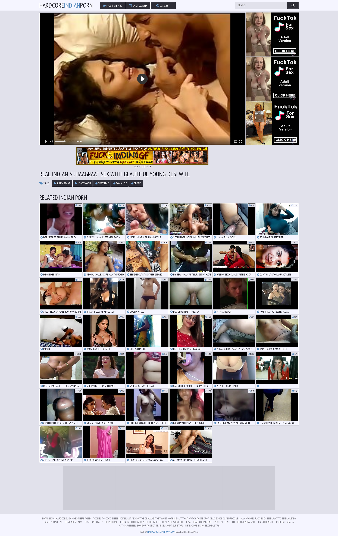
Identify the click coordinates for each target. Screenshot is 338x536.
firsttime (103, 183)
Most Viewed (114, 6)
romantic (121, 183)
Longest (164, 6)
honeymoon (84, 183)
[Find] (293, 5)
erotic (137, 183)
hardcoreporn (66, 5)
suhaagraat (63, 183)
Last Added (139, 6)
